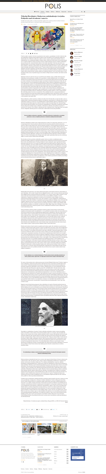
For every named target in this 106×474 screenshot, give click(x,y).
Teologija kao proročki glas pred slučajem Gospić (77, 24)
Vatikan (55, 458)
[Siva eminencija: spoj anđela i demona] (59, 428)
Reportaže (64, 11)
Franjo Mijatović (78, 69)
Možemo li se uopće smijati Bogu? (60, 416)
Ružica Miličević (78, 52)
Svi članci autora (77, 54)
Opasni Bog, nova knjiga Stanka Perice (76, 19)
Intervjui (70, 11)
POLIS (84, 472)
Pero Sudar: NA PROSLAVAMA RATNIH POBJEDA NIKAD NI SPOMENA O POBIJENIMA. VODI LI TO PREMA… (77, 29)
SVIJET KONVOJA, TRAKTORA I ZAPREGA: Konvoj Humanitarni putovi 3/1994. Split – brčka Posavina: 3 (32, 416)
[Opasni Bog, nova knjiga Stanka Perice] (29, 428)
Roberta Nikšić (78, 56)
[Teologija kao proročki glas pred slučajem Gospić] (44, 428)
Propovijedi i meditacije (58, 449)
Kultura (52, 11)
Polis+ (55, 463)
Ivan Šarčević (77, 65)
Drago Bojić (77, 73)
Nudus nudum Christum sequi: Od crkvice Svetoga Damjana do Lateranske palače (77, 41)
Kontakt (41, 1)
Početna (36, 1)
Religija (47, 11)
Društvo (42, 11)
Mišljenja (58, 11)
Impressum (47, 1)
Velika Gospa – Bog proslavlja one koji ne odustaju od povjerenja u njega (77, 35)
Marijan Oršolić (78, 61)
